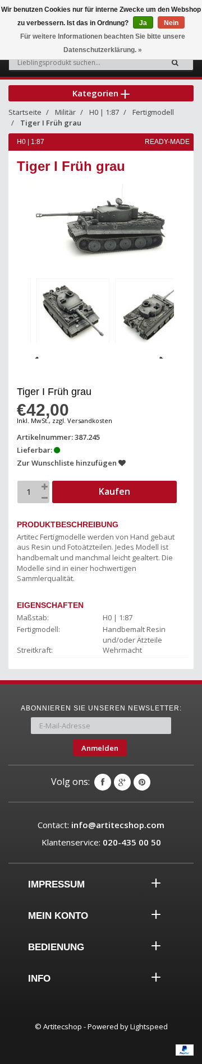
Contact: (101, 824)
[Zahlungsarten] (185, 1050)
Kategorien (96, 93)
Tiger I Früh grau (50, 123)
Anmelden (99, 748)
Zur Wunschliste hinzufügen (67, 463)
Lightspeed (149, 1026)
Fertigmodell (153, 112)
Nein (171, 23)
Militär (65, 112)
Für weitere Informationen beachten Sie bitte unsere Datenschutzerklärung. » (102, 43)
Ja (143, 23)
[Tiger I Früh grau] (73, 313)
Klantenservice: (101, 842)
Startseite (25, 112)
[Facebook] (102, 782)
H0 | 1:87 (104, 112)
